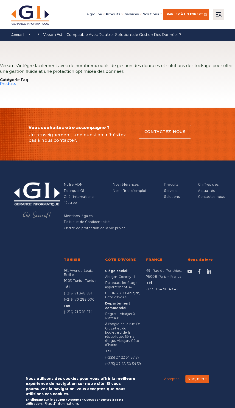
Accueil (17, 35)
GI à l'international (79, 197)
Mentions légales (78, 216)
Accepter (171, 379)
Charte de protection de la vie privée (95, 228)
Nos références (126, 184)
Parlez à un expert (185, 14)
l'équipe (70, 203)
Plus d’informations (61, 403)
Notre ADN (73, 184)
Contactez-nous (164, 131)
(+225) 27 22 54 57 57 (122, 357)
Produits (113, 14)
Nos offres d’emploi (129, 191)
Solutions (151, 14)
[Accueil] (31, 15)
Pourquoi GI (74, 191)
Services (132, 14)
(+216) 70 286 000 (79, 299)
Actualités (206, 191)
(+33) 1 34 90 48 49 (162, 289)
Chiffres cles (208, 184)
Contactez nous (211, 197)
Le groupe (93, 14)
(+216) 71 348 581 (78, 293)
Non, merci (197, 379)
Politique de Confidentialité (87, 222)
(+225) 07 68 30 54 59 (123, 364)
